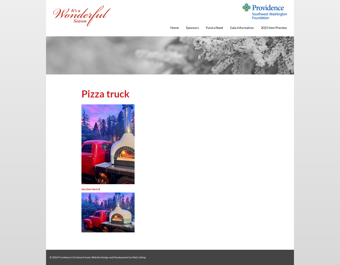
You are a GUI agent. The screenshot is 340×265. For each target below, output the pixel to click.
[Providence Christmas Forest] (82, 16)
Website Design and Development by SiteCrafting (118, 257)
